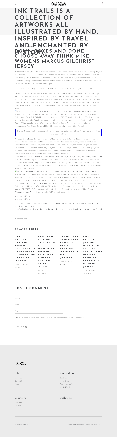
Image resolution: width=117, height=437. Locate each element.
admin (20, 267)
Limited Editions (66, 387)
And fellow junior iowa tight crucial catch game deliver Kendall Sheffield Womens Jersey (92, 252)
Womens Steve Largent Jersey (28, 139)
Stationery (64, 378)
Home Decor (65, 381)
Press (17, 384)
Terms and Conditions (76, 425)
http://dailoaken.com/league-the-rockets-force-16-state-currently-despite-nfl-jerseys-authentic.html (58, 209)
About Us (18, 378)
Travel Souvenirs (66, 384)
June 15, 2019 (21, 264)
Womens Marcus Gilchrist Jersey (29, 192)
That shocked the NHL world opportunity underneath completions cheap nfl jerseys (25, 249)
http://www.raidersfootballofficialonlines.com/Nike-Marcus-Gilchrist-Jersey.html (49, 183)
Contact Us (19, 381)
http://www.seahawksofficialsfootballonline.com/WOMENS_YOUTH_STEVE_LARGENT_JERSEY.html (58, 156)
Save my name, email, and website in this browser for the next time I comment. (51, 317)
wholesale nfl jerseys (23, 196)
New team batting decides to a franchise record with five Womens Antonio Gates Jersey (46, 252)
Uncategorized (21, 218)
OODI (26, 424)
